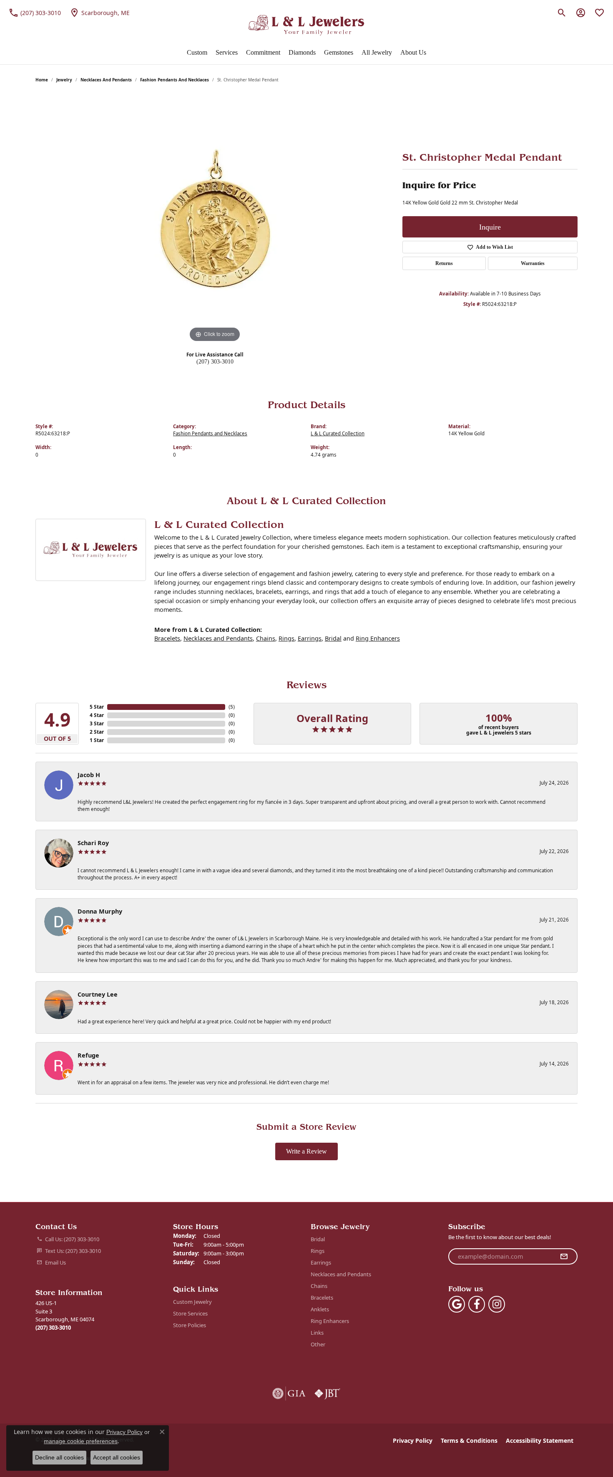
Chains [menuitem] (319, 1286)
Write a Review (306, 1151)
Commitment (263, 52)
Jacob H (89, 775)
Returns (444, 263)
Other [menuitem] (318, 1344)
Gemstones (338, 52)
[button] (562, 12)
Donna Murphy (100, 911)
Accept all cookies (116, 1457)
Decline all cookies (59, 1457)
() (232, 706)
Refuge (88, 1055)
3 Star (97, 723)
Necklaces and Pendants (106, 80)
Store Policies (189, 1325)
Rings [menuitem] (317, 1251)
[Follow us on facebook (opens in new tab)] (476, 1304)
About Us (413, 52)
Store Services (190, 1313)
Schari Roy (93, 843)
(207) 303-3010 (215, 361)
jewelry (64, 80)
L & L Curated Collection (337, 433)
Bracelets (167, 638)
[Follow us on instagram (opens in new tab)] (496, 1304)
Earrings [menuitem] (321, 1262)
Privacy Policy (412, 1440)
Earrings (310, 638)
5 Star (97, 706)
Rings (286, 638)
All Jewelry (377, 52)
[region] (215, 219)
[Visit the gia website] (289, 1393)
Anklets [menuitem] (320, 1309)
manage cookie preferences (81, 1441)
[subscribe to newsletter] (564, 1256)
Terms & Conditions (469, 1440)
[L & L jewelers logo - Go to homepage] (306, 25)
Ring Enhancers (378, 638)
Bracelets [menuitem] (322, 1297)
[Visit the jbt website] (327, 1393)
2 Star (97, 731)
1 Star (97, 740)
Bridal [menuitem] (318, 1239)
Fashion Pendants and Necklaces (174, 80)
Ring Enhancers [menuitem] (330, 1321)
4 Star (97, 715)
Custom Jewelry (192, 1301)
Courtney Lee (98, 994)
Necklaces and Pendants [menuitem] (341, 1274)
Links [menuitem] (317, 1332)
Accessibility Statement (539, 1440)
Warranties (533, 263)
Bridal (333, 638)
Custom (197, 52)
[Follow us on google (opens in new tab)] (456, 1304)
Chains (265, 638)
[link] (34, 12)
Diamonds (302, 52)
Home (41, 80)
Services (227, 52)
